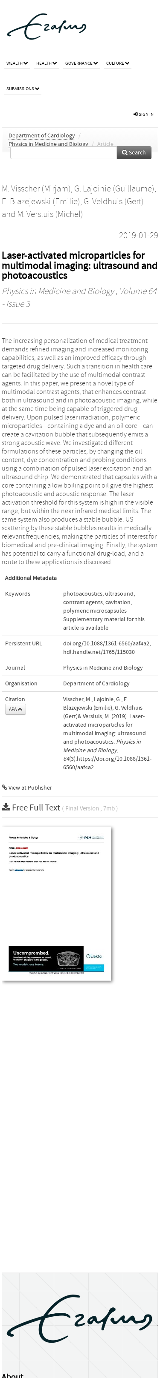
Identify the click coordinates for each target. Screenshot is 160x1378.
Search (137, 152)
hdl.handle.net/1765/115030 (99, 652)
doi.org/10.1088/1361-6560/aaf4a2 (106, 643)
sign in (146, 114)
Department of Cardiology (42, 135)
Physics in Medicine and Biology (48, 144)
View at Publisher (29, 788)
